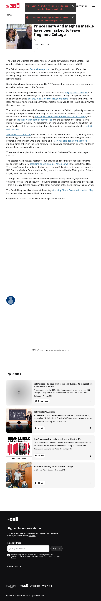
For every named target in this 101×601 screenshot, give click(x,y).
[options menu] (36, 50)
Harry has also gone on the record (70, 140)
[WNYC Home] (12, 6)
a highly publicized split (76, 92)
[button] (50, 393)
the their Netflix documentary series (34, 119)
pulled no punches (18, 134)
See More (32, 536)
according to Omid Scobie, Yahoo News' (49, 163)
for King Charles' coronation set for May (73, 190)
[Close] (73, 6)
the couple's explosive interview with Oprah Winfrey (60, 116)
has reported (39, 69)
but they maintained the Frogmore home (48, 98)
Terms (13, 558)
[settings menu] (93, 6)
